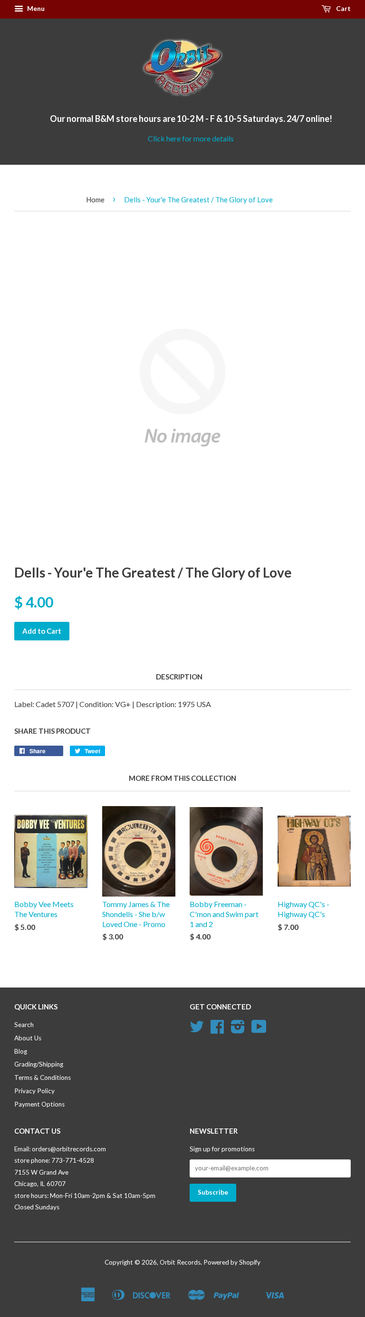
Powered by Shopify (231, 1262)
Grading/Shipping (38, 1064)
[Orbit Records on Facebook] (217, 1030)
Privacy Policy (34, 1091)
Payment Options (39, 1104)
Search (24, 1024)
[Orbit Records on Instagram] (238, 1030)
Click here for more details (191, 138)
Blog (20, 1051)
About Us (27, 1038)
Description (179, 676)
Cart (343, 8)
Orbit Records (180, 1262)
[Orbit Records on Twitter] (197, 1030)
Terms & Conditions (42, 1077)
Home (95, 199)
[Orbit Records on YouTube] (259, 1030)
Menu (35, 8)
